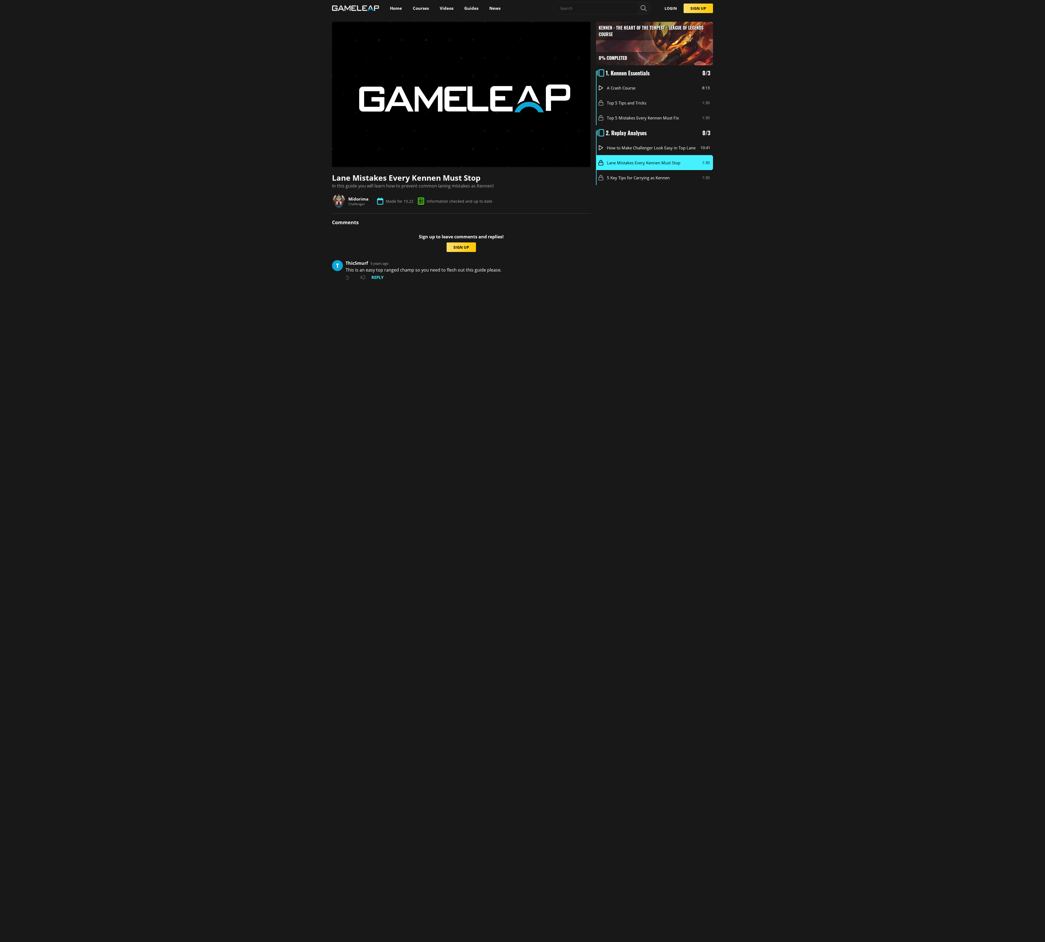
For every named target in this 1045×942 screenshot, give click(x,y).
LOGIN (671, 8)
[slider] (430, 160)
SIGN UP (698, 8)
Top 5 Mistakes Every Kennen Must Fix (643, 118)
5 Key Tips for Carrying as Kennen (638, 177)
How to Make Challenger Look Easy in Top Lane (651, 147)
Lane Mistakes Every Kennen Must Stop (643, 162)
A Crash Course (621, 88)
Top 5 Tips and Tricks (626, 103)
